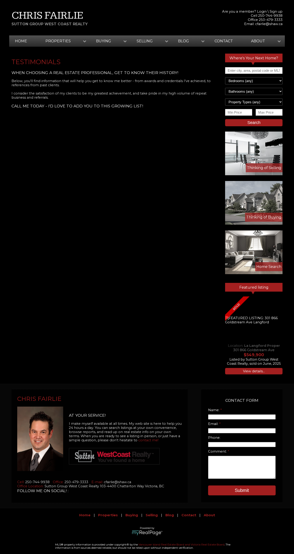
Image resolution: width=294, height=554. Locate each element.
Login (262, 11)
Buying (131, 515)
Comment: (218, 451)
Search (253, 122)
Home (21, 41)
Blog (169, 515)
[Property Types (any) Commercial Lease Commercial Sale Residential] (254, 102)
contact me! (148, 440)
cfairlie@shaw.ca (269, 24)
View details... (254, 371)
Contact (224, 41)
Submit (242, 490)
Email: (213, 424)
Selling (152, 515)
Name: (214, 410)
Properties (108, 515)
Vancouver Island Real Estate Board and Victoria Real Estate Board (181, 544)
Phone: (214, 438)
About (209, 515)
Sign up (276, 11)
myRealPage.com (147, 533)
